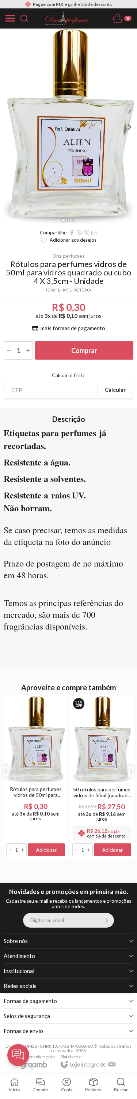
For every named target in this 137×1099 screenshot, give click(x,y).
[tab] (63, 220)
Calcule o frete (68, 375)
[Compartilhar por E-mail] (93, 232)
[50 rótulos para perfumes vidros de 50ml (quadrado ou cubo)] (101, 776)
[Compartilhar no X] (86, 232)
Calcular (115, 389)
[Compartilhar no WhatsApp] (79, 232)
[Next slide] (129, 127)
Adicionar (46, 850)
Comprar (84, 350)
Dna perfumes (69, 256)
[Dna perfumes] (67, 18)
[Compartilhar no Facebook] (72, 232)
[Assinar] (106, 920)
